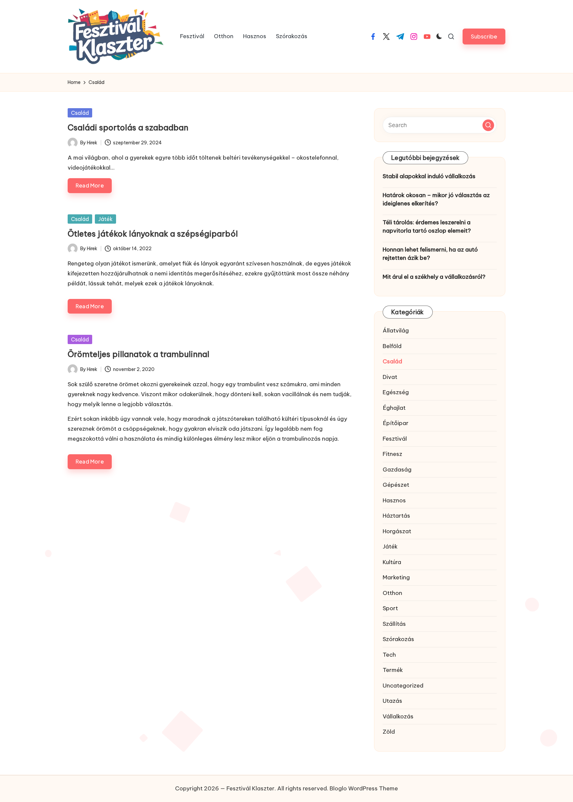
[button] (484, 36)
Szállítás (394, 623)
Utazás (392, 700)
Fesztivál (395, 438)
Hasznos (394, 500)
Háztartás (396, 515)
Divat (390, 377)
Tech (389, 654)
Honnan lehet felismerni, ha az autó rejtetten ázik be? (430, 254)
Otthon (392, 593)
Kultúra (392, 562)
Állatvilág (396, 330)
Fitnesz (392, 454)
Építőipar (396, 423)
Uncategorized (403, 685)
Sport (390, 608)
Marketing (396, 577)
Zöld (389, 731)
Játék (105, 219)
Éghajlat (394, 407)
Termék (393, 670)
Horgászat (397, 531)
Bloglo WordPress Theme (364, 788)
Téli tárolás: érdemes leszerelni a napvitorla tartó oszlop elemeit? (427, 227)
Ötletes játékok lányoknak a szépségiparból (153, 234)
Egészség (396, 392)
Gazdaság (397, 469)
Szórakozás (398, 639)
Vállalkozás (398, 716)
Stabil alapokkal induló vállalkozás (429, 176)
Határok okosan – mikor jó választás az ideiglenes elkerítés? (436, 199)
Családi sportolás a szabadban (128, 127)
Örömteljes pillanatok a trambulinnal (138, 354)
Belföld (392, 346)
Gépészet (396, 484)
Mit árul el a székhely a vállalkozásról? (434, 276)
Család (80, 112)
